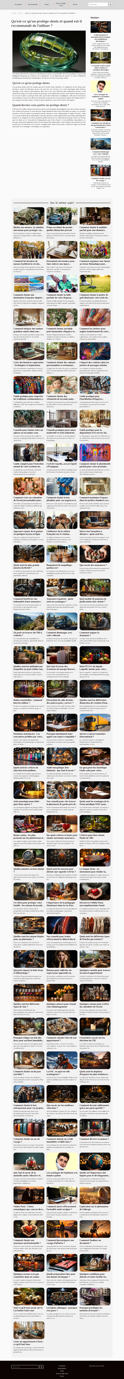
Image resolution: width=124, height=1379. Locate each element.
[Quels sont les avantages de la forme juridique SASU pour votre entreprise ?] (95, 790)
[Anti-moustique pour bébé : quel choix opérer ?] (29, 790)
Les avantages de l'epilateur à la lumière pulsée (101, 96)
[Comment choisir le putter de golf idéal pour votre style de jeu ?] (95, 283)
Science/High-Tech (61, 4)
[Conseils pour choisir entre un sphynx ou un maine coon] (29, 418)
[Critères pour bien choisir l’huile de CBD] (95, 824)
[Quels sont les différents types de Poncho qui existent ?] (95, 925)
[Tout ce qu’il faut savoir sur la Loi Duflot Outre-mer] (29, 1296)
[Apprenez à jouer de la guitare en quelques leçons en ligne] (29, 520)
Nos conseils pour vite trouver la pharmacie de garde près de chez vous (61, 804)
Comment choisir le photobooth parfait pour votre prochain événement (95, 467)
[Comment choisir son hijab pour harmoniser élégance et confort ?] (62, 317)
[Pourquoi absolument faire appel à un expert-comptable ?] (62, 722)
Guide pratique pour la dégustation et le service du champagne (93, 433)
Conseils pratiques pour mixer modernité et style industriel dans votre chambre (61, 433)
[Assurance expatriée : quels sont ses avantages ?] (62, 587)
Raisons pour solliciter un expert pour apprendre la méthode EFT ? (59, 973)
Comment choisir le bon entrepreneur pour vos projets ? (28, 1108)
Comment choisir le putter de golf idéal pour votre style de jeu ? (94, 298)
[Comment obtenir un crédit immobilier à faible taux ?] (62, 1127)
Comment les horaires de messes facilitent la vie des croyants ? (26, 264)
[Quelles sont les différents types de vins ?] (29, 992)
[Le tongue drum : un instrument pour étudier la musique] (95, 857)
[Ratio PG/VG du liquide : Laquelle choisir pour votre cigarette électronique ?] (95, 655)
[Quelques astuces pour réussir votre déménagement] (62, 992)
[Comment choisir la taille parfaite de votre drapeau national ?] (62, 283)
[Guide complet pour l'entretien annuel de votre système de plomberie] (29, 452)
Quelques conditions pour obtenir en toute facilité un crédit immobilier (93, 1277)
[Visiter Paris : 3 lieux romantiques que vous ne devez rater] (29, 1195)
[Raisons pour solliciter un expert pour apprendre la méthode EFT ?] (62, 959)
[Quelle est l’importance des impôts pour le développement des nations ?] (95, 1161)
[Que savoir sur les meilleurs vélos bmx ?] (62, 1094)
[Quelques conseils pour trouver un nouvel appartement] (95, 959)
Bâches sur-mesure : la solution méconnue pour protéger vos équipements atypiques (29, 230)
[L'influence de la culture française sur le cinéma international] (62, 520)
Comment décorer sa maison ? (94, 1139)
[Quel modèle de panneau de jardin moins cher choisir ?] (95, 587)
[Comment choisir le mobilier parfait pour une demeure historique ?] (95, 216)
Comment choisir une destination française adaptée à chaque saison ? (29, 298)
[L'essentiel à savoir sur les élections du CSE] (95, 1026)
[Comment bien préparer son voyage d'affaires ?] (62, 1229)
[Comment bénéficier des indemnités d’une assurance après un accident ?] (29, 587)
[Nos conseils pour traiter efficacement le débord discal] (62, 925)
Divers (75, 4)
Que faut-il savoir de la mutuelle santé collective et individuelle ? (27, 1175)
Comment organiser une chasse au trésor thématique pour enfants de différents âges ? (95, 264)
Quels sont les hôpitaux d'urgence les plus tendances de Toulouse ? (95, 1074)
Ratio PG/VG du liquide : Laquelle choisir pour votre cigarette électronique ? (93, 669)
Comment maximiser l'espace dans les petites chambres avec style (94, 500)
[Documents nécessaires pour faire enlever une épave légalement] (62, 250)
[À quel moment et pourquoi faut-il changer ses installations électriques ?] (101, 27)
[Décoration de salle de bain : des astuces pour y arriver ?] (62, 689)
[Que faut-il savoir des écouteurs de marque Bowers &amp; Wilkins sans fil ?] (62, 655)
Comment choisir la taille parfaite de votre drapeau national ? (59, 298)
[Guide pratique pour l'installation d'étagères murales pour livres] (95, 385)
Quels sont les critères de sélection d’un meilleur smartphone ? (26, 770)
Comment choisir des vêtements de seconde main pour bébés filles (60, 399)
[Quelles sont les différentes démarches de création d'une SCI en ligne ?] (95, 689)
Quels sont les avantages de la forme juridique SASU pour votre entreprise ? (94, 804)
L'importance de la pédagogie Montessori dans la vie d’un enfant (61, 905)
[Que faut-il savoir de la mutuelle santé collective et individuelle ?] (29, 1161)
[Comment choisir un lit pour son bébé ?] (29, 1060)
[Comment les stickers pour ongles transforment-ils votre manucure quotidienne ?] (95, 317)
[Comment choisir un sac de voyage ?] (101, 170)
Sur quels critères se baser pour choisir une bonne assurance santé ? (62, 838)
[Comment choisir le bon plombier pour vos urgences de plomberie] (62, 486)
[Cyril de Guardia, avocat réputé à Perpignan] (62, 452)
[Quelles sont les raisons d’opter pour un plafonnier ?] (29, 925)
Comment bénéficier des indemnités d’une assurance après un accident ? (27, 602)
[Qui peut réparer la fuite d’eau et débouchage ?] (29, 959)
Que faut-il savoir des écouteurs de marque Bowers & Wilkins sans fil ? (62, 669)
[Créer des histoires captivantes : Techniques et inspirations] (29, 351)
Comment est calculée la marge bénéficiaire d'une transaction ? (101, 125)
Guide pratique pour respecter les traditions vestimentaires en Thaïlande (29, 399)
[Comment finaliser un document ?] (95, 1229)
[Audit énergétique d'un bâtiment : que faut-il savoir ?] (62, 756)
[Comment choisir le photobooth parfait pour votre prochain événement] (95, 452)
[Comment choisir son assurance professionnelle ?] (29, 1229)
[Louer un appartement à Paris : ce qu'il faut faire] (29, 1330)
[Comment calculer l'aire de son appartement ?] (62, 1026)
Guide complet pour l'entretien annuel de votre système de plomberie (29, 467)
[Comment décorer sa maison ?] (95, 1127)
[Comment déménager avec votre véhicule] (101, 144)
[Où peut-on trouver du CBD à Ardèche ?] (29, 621)
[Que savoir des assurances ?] (95, 554)
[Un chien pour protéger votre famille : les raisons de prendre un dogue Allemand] (29, 891)
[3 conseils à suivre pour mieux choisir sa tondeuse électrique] (101, 58)
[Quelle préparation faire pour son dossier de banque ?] (62, 1262)
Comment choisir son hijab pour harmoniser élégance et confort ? (60, 331)
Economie (18, 4)
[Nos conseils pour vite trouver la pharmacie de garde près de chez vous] (62, 790)
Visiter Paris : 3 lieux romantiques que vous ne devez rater (29, 1209)
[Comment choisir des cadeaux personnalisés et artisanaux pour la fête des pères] (62, 351)
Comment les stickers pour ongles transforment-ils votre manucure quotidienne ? (94, 331)
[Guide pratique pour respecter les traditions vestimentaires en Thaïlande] (29, 385)
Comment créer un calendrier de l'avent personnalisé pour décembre (28, 500)
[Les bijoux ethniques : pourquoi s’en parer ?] (62, 1296)
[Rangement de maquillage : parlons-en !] (62, 554)
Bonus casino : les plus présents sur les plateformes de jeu (29, 838)
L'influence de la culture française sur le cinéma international (58, 534)
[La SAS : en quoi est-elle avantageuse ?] (62, 1060)
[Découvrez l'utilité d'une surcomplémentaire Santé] (95, 891)
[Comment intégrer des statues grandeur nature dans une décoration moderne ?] (29, 317)
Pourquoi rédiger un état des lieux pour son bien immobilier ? (28, 1041)
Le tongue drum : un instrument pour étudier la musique (92, 872)
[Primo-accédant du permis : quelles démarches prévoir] (62, 216)
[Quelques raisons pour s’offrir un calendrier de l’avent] (95, 992)
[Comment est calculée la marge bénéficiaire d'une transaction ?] (101, 115)
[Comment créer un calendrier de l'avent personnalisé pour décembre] (29, 486)
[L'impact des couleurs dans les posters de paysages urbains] (95, 351)
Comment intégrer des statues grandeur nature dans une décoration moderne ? (28, 331)
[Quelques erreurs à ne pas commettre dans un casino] (29, 1262)
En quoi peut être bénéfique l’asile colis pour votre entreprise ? (93, 770)
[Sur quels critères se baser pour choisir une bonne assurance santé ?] (62, 824)
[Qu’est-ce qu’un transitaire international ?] (95, 722)
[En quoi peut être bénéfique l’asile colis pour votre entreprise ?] (95, 756)
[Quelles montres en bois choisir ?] (29, 857)
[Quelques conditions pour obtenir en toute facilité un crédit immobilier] (95, 1262)
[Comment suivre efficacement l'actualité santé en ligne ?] (62, 1195)
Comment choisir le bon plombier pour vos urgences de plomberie (62, 500)
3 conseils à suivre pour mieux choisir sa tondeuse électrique (100, 68)
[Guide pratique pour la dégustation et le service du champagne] (95, 418)
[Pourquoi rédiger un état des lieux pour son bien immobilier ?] (29, 1026)
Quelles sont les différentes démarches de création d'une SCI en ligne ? (93, 703)
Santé (47, 4)
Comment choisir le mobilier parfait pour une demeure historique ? (93, 230)
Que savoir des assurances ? (93, 565)
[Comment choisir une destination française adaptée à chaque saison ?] (29, 283)
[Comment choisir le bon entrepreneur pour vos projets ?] (29, 1094)
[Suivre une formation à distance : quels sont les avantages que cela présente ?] (95, 520)
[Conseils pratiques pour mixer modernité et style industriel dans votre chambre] (62, 418)
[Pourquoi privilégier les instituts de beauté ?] (95, 1296)
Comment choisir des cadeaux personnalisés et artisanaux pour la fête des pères (61, 365)
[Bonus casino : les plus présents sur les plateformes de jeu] (29, 824)
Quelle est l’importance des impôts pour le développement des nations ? (94, 1175)
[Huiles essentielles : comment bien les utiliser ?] (29, 689)
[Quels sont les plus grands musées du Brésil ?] (29, 554)
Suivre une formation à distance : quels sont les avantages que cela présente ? (94, 534)
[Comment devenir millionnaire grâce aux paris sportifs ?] (95, 1094)
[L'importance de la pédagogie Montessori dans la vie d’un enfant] (62, 891)
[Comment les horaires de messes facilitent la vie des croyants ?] (29, 250)
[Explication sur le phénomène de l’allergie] (95, 1195)
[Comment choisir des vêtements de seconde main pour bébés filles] (62, 385)
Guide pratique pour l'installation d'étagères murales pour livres (91, 399)
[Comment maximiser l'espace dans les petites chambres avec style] (95, 486)
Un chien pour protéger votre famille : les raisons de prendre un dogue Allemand (28, 905)
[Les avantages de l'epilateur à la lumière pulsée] (101, 86)
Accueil (13, 13)
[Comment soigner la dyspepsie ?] (95, 621)
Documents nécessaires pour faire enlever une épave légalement (61, 264)
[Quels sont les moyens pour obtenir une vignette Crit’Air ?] (62, 857)
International (32, 4)
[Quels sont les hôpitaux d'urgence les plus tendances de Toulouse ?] (95, 1060)
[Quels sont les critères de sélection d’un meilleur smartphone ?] (29, 756)
